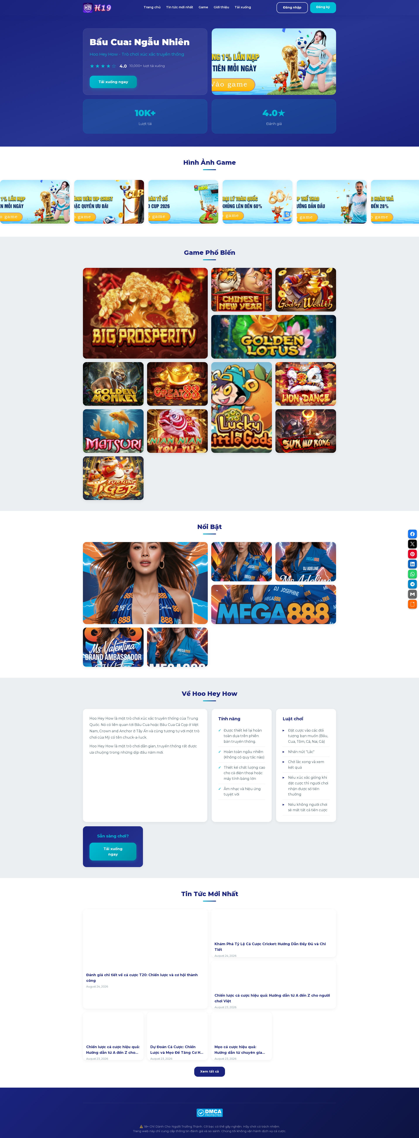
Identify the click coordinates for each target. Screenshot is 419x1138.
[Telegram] (412, 584)
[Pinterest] (412, 554)
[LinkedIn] (412, 564)
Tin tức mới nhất (179, 7)
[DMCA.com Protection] (209, 1113)
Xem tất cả (209, 1071)
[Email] (412, 594)
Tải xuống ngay (113, 82)
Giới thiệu (221, 7)
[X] (412, 544)
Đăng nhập (292, 7)
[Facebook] (412, 534)
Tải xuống (243, 7)
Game (203, 7)
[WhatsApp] (412, 574)
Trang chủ (152, 7)
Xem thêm (98, 616)
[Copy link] (412, 604)
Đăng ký (323, 7)
